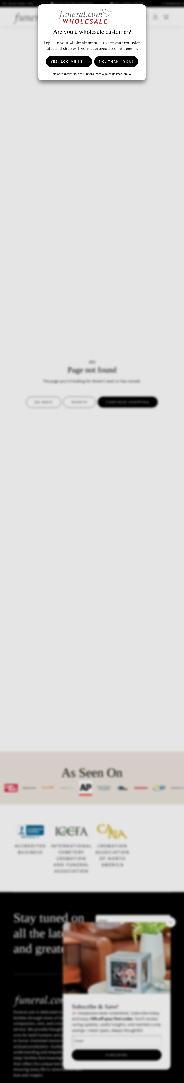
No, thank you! (116, 61)
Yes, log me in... (69, 61)
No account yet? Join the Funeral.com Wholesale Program (90, 74)
